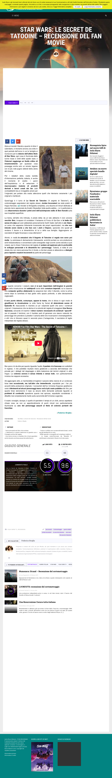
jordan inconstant (46, 532)
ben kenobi (49, 529)
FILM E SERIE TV (12, 529)
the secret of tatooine (65, 535)
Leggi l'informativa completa (92, 7)
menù (16, 15)
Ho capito (77, 7)
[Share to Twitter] (13, 143)
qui (19, 205)
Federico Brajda (49, 59)
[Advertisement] (56, 84)
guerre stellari (67, 529)
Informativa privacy (10, 753)
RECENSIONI (21, 529)
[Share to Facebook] (7, 143)
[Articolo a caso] (29, 103)
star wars (68, 532)
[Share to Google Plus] (18, 143)
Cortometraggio (58, 529)
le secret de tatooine (58, 532)
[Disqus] (38, 646)
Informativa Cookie (10, 755)
